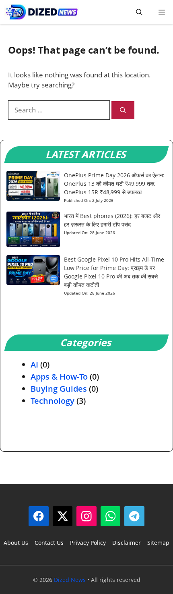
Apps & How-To (59, 376)
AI (34, 364)
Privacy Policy (88, 542)
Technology (52, 400)
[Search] (122, 110)
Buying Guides (59, 388)
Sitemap (158, 542)
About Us (16, 542)
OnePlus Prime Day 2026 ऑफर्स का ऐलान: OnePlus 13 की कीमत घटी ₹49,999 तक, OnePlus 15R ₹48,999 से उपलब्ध (114, 183)
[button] (139, 12)
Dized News (70, 580)
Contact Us (49, 542)
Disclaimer (126, 542)
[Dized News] (41, 12)
